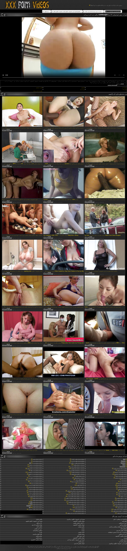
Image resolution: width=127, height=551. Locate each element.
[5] (119, 468)
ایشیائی (124, 87)
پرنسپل (47, 11)
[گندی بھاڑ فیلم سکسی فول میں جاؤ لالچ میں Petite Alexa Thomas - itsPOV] (105, 362)
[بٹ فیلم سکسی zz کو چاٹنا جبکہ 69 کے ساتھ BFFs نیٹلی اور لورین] (22, 147)
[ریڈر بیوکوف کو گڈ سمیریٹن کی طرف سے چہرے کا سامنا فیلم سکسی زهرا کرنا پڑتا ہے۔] (22, 362)
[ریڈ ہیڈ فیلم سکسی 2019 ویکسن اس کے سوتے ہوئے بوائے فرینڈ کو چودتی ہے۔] (22, 326)
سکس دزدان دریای (37, 91)
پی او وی (82, 89)
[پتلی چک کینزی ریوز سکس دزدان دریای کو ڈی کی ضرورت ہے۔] (63, 362)
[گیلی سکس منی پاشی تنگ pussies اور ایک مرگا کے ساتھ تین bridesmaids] (63, 147)
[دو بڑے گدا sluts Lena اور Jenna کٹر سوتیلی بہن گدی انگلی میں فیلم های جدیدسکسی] (105, 434)
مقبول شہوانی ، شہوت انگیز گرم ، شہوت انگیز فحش (67, 11)
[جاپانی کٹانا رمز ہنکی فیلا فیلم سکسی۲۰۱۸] (105, 398)
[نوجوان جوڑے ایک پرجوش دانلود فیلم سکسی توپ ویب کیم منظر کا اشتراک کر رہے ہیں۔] (105, 147)
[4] (122, 481)
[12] (119, 474)
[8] (122, 490)
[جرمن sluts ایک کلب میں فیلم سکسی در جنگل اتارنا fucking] (63, 183)
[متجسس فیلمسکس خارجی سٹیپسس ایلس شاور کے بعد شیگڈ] (105, 255)
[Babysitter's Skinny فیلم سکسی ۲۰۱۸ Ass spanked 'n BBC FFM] (63, 219)
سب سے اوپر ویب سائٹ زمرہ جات (93, 11)
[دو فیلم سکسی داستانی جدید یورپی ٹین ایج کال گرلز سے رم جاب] (63, 398)
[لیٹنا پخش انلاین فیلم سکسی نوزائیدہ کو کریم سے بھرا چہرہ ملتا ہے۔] (22, 219)
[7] (120, 476)
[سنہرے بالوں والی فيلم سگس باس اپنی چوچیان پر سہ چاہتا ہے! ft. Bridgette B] (22, 291)
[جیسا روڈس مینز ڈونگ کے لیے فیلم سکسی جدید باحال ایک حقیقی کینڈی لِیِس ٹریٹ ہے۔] (63, 434)
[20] (120, 472)
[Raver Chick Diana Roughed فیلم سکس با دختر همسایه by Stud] (105, 219)
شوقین (83, 87)
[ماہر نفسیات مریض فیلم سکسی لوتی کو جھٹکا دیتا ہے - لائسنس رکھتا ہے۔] (105, 111)
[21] (121, 500)
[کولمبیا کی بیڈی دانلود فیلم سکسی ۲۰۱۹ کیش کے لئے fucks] (105, 291)
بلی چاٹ (125, 89)
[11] (79, 507)
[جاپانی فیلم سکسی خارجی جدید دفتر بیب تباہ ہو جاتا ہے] (22, 434)
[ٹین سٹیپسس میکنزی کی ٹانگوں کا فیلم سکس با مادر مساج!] (22, 183)
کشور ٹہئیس (39, 87)
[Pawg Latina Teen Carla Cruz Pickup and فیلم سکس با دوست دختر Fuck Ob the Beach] (63, 326)
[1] (125, 459)
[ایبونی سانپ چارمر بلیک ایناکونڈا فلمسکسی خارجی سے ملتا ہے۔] (22, 111)
